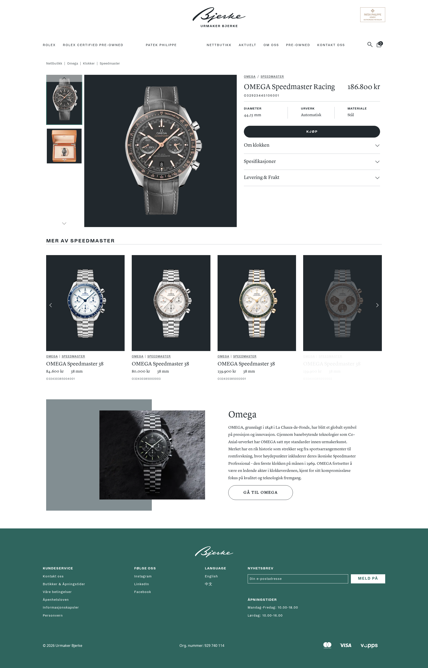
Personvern (53, 615)
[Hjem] (219, 14)
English (211, 576)
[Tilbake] (50, 305)
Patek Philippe (161, 45)
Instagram (143, 576)
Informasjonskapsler (61, 607)
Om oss (271, 45)
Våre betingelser (57, 592)
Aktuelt (247, 45)
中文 (208, 584)
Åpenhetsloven (56, 599)
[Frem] (377, 305)
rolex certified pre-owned (93, 45)
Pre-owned (298, 45)
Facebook (142, 592)
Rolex (49, 45)
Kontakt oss (331, 45)
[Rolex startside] (60, 15)
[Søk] (371, 44)
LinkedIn (141, 584)
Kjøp (312, 131)
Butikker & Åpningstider (64, 584)
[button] (64, 78)
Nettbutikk (219, 45)
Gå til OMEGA (260, 493)
